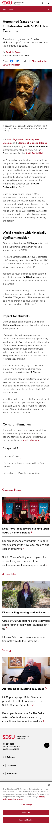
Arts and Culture (11, 456)
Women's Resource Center (29, 473)
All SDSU (48, 3)
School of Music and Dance (33, 143)
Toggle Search (42, 3)
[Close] (49, 785)
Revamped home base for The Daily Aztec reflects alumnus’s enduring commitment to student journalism (23, 717)
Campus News (11, 489)
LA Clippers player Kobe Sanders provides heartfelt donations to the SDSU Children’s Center (22, 701)
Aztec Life (8, 473)
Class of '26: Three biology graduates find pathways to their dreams (24, 639)
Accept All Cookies (26, 820)
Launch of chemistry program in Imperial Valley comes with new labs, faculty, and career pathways (25, 545)
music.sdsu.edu (31, 440)
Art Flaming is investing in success (23, 689)
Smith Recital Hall (34, 153)
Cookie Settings (26, 804)
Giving (6, 649)
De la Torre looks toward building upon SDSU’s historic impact (25, 531)
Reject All (26, 812)
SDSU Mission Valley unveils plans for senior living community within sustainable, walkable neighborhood (24, 561)
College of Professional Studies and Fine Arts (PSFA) (24, 464)
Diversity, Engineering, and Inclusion (24, 612)
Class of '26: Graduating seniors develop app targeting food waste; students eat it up (26, 625)
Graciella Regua (13, 52)
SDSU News (7, 9)
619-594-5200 (8, 744)
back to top (46, 745)
